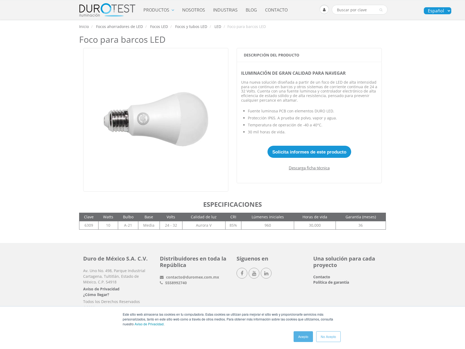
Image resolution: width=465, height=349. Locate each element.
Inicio (84, 26)
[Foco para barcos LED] (155, 119)
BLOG (251, 10)
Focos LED (159, 26)
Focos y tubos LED (191, 26)
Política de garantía (331, 282)
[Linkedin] (266, 273)
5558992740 (175, 282)
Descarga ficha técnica (309, 167)
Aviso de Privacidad (149, 324)
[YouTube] (254, 273)
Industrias (225, 10)
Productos (156, 10)
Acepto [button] (303, 336)
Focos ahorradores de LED (119, 26)
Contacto (276, 10)
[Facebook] (242, 273)
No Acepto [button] (328, 336)
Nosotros (193, 10)
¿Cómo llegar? (96, 294)
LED (217, 26)
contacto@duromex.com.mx (192, 277)
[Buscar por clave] (381, 10)
